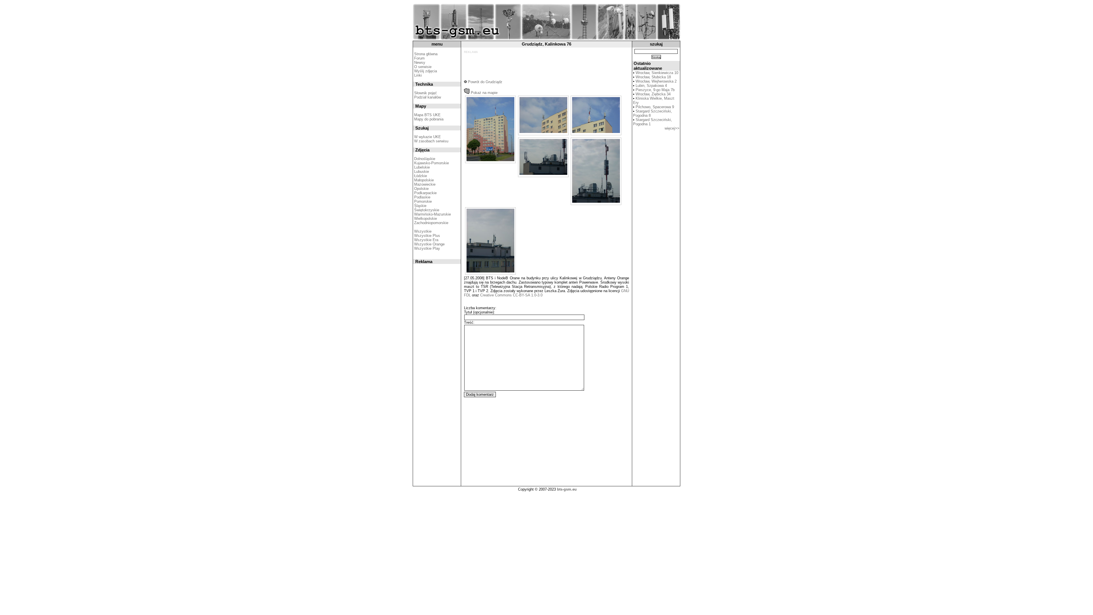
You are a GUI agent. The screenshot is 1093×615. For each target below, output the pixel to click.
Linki (418, 75)
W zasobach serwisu (431, 141)
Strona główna (425, 54)
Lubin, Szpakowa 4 (651, 85)
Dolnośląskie (424, 159)
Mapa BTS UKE (427, 115)
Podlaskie (422, 197)
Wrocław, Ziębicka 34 (653, 94)
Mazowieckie (424, 184)
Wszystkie (423, 231)
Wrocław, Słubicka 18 (653, 77)
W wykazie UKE (427, 137)
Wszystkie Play (427, 248)
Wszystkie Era (426, 240)
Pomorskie (423, 201)
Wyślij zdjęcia (425, 71)
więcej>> (672, 128)
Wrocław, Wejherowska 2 (656, 81)
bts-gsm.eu (567, 489)
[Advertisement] (545, 66)
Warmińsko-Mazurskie (432, 214)
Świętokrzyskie (426, 210)
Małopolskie (424, 180)
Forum (419, 58)
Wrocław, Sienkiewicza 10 (657, 73)
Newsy (419, 62)
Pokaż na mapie (484, 93)
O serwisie (423, 67)
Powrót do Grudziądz (484, 82)
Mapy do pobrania (428, 119)
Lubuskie (421, 171)
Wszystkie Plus (427, 235)
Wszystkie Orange (429, 244)
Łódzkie (420, 176)
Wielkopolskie (425, 218)
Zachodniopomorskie (431, 223)
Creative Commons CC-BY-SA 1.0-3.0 (511, 295)
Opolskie (421, 188)
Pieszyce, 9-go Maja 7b (655, 90)
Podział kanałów (427, 97)
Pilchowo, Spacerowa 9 (655, 107)
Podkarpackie (425, 193)
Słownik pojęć (425, 93)
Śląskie (420, 206)
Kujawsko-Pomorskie (431, 163)
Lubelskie (422, 167)
